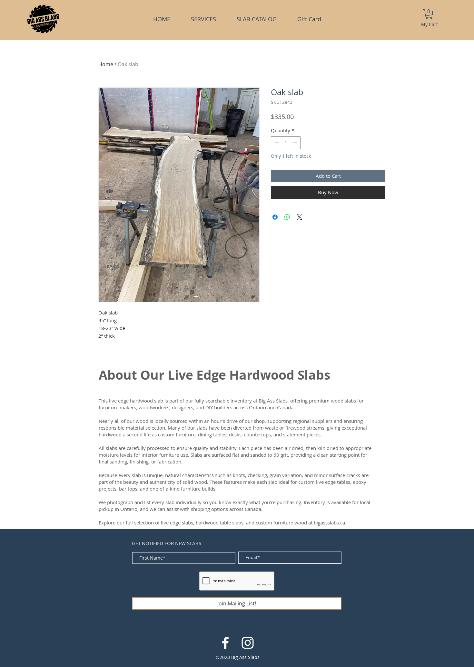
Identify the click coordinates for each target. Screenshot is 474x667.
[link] (429, 14)
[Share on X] (299, 217)
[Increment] (295, 143)
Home (105, 64)
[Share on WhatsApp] (287, 217)
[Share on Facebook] (275, 217)
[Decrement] (276, 143)
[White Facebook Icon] (225, 643)
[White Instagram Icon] (248, 643)
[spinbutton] (286, 143)
